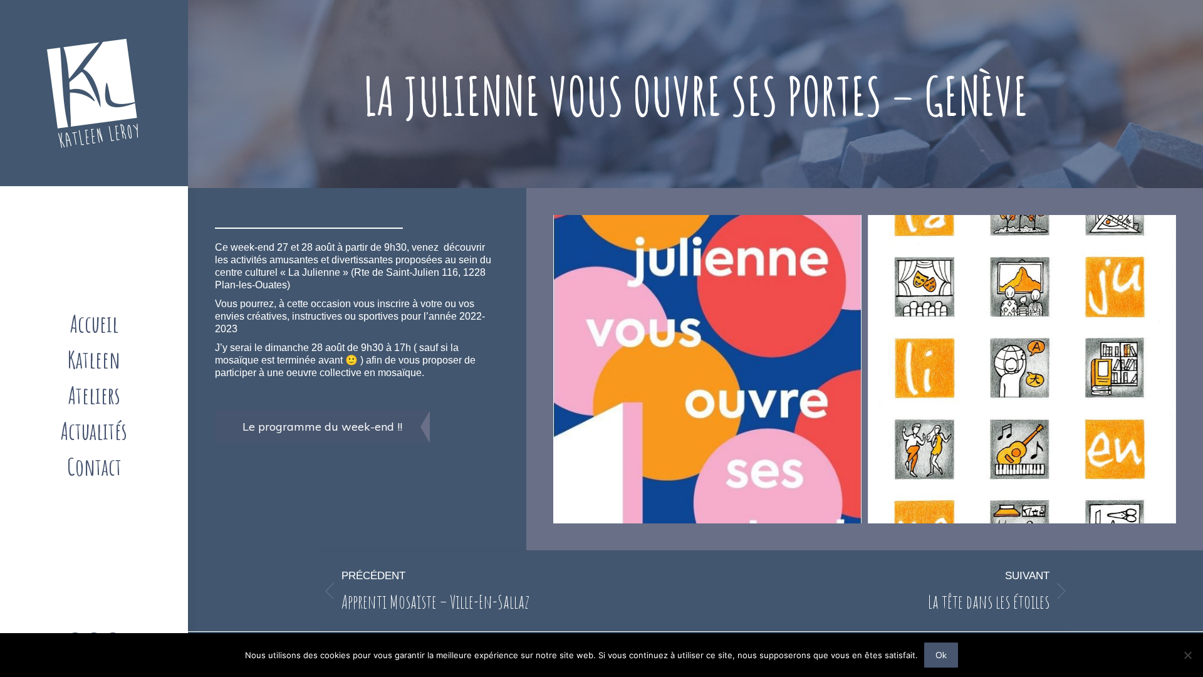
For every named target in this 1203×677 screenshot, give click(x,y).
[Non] (1187, 655)
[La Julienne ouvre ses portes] (1022, 369)
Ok (941, 655)
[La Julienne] (707, 369)
